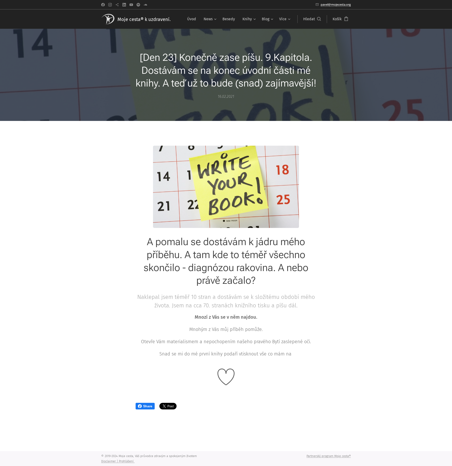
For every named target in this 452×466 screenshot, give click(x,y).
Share (147, 406)
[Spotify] (138, 5)
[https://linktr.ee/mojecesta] (117, 5)
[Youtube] (131, 5)
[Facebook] (103, 5)
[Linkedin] (124, 5)
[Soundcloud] (145, 5)
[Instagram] (110, 5)
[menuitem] (193, 19)
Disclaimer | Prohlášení (118, 461)
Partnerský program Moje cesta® (329, 456)
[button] (312, 19)
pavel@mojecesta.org (336, 4)
